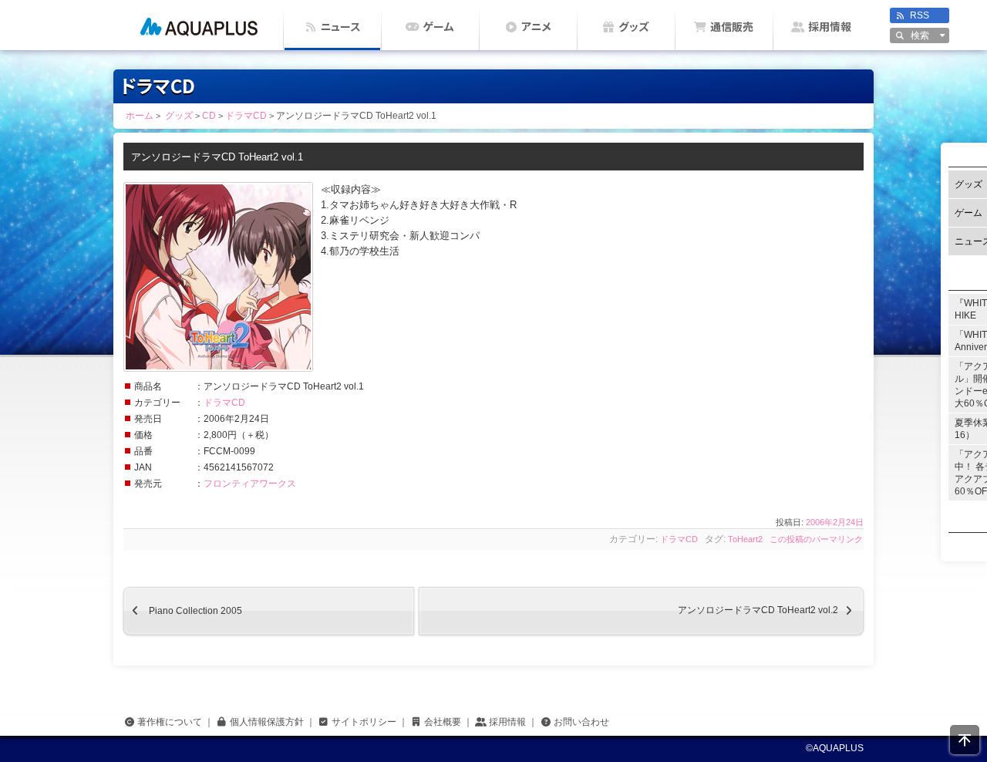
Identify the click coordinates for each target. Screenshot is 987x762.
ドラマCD (224, 402)
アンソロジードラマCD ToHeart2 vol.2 (771, 610)
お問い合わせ (581, 721)
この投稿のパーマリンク (816, 539)
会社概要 (442, 721)
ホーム (198, 25)
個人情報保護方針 (267, 721)
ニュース (340, 26)
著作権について (169, 721)
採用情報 (829, 26)
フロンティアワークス (250, 483)
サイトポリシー (364, 721)
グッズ (633, 26)
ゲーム (438, 26)
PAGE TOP (964, 739)
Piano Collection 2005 (182, 610)
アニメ (536, 26)
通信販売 (731, 26)
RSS (919, 15)
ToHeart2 (745, 539)
